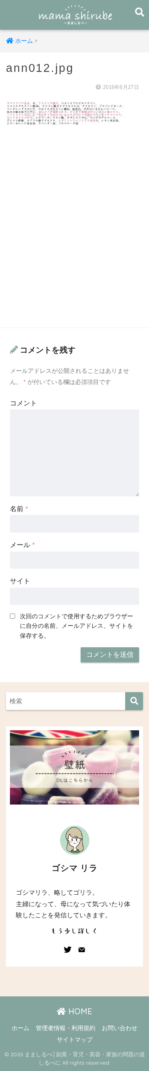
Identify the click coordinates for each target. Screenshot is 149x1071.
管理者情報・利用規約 (65, 1028)
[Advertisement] (74, 234)
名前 (19, 509)
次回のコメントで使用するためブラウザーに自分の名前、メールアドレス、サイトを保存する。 (76, 626)
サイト (20, 581)
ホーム (20, 1028)
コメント (23, 403)
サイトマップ (75, 1039)
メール (22, 545)
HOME (79, 1011)
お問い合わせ (119, 1028)
